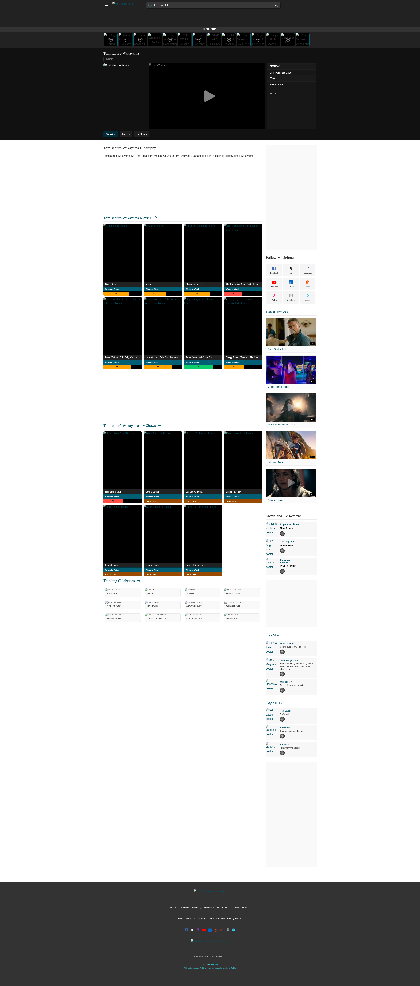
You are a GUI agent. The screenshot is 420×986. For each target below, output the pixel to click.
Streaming (196, 907)
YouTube (274, 287)
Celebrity (109, 59)
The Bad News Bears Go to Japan (242, 284)
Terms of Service (216, 918)
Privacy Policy (234, 918)
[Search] (276, 5)
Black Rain (110, 284)
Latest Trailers (277, 311)
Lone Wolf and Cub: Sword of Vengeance (164, 357)
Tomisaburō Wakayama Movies (127, 217)
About (179, 918)
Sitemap (202, 918)
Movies (173, 907)
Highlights (210, 29)
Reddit (307, 287)
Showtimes (209, 907)
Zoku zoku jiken (233, 492)
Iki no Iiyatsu (111, 565)
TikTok (274, 300)
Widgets (307, 300)
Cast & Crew (151, 501)
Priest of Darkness (194, 565)
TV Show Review (287, 566)
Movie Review (286, 528)
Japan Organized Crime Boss (200, 357)
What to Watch (224, 907)
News (245, 907)
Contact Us (190, 918)
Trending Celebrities (119, 580)
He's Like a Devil (113, 492)
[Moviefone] (124, 5)
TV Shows (184, 907)
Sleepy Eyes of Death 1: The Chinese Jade (244, 357)
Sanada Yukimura (194, 492)
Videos (236, 907)
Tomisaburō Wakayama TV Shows (129, 425)
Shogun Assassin (194, 284)
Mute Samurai (152, 492)
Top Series (274, 702)
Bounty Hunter (152, 565)
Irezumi (149, 284)
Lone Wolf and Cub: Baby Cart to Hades (123, 357)
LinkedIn (291, 287)
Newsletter (291, 300)
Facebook (274, 273)
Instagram (308, 273)
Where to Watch (112, 289)
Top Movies (275, 635)
